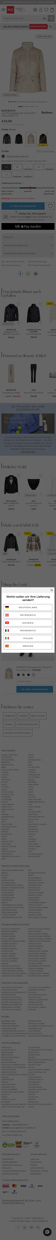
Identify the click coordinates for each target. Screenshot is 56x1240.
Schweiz (28, 623)
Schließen (52, 590)
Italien (28, 638)
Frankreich (28, 630)
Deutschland (28, 607)
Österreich (28, 615)
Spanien (28, 646)
